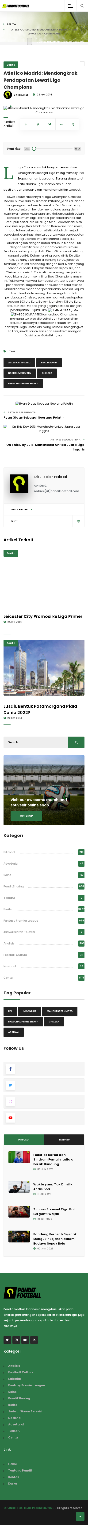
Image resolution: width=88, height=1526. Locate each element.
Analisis (9, 943)
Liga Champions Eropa (23, 383)
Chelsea (47, 373)
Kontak (13, 1477)
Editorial (9, 852)
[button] (10, 106)
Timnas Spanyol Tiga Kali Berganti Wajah (54, 1211)
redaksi (60, 476)
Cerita (8, 978)
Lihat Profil (20, 509)
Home (12, 1464)
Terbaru (9, 898)
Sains (7, 875)
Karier (12, 1483)
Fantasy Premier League (21, 921)
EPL (10, 1011)
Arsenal (13, 1032)
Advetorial (11, 864)
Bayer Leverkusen (19, 373)
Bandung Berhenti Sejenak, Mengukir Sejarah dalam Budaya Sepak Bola (55, 1239)
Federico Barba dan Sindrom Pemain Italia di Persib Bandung (53, 1159)
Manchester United (60, 1011)
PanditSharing (14, 886)
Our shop (26, 816)
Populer (23, 1139)
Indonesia (29, 1011)
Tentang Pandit (20, 1470)
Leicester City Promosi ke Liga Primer (43, 616)
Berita (11, 24)
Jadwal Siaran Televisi (19, 932)
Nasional (10, 966)
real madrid (49, 362)
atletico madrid (19, 362)
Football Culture (15, 955)
